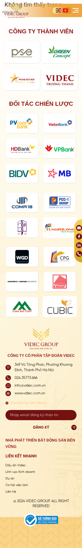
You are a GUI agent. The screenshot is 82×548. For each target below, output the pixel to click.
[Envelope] (79, 228)
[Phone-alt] (79, 254)
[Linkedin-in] (79, 245)
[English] (58, 10)
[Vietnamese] (65, 10)
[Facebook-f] (79, 236)
